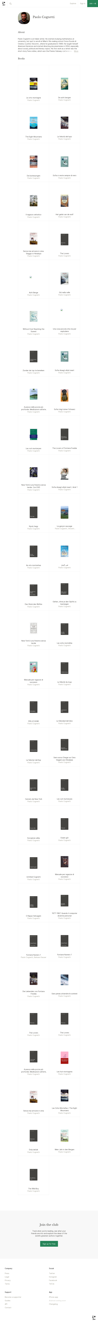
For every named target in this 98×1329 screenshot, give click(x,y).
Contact (8, 1307)
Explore (73, 3)
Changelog (53, 1304)
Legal (7, 1277)
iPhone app (53, 1297)
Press (7, 1273)
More (76, 51)
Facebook (53, 1280)
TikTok (51, 1284)
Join (91, 3)
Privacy (8, 1280)
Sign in (82, 3)
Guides (7, 1301)
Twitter (52, 1273)
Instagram (53, 1277)
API (6, 1304)
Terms (7, 1284)
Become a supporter (13, 1297)
